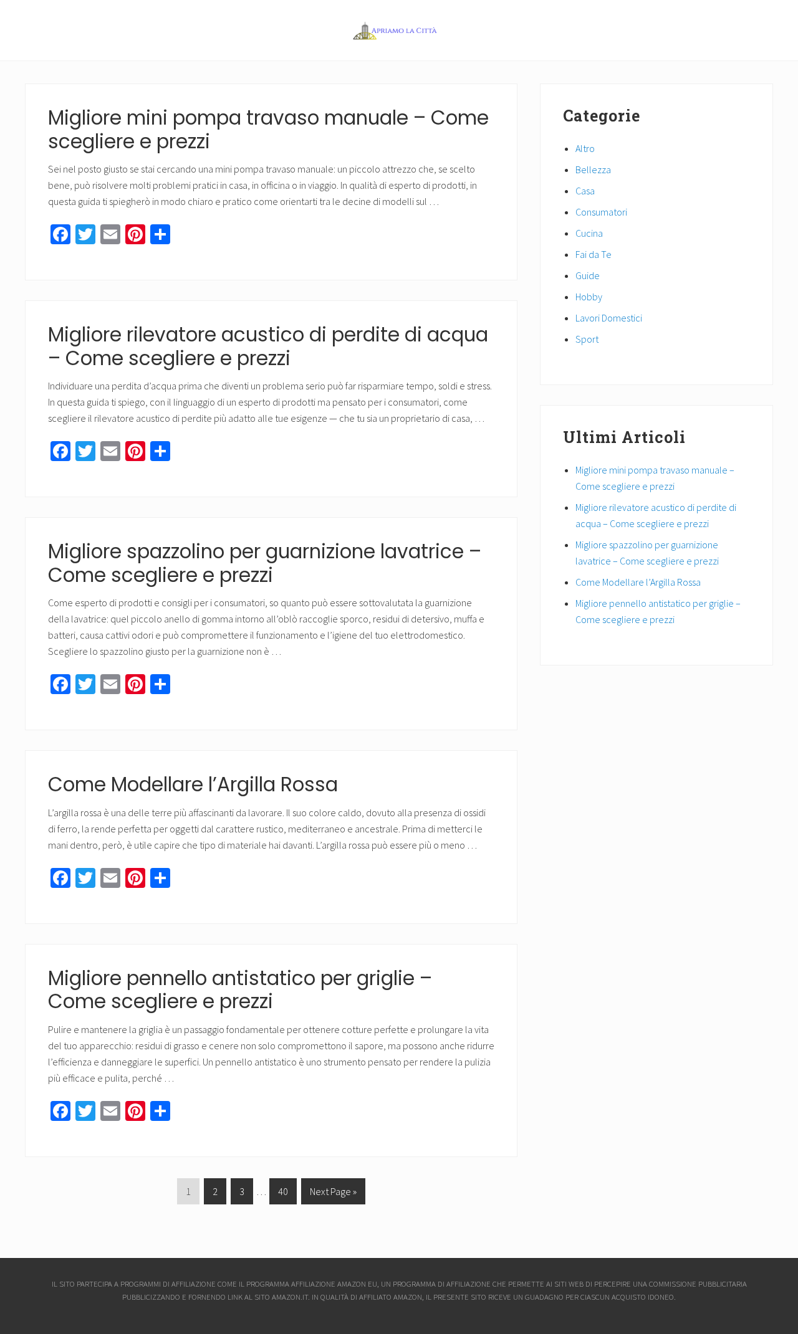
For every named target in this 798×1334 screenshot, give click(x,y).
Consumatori (601, 212)
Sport (586, 339)
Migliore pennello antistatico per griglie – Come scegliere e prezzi (240, 990)
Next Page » (333, 1194)
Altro (585, 148)
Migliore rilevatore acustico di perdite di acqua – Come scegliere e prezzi (268, 346)
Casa (585, 190)
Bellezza (593, 169)
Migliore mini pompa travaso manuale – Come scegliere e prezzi (268, 129)
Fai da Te (593, 254)
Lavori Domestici (608, 318)
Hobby (588, 296)
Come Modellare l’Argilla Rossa (193, 784)
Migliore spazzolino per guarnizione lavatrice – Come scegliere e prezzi (264, 563)
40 (282, 1194)
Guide (587, 275)
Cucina (589, 233)
